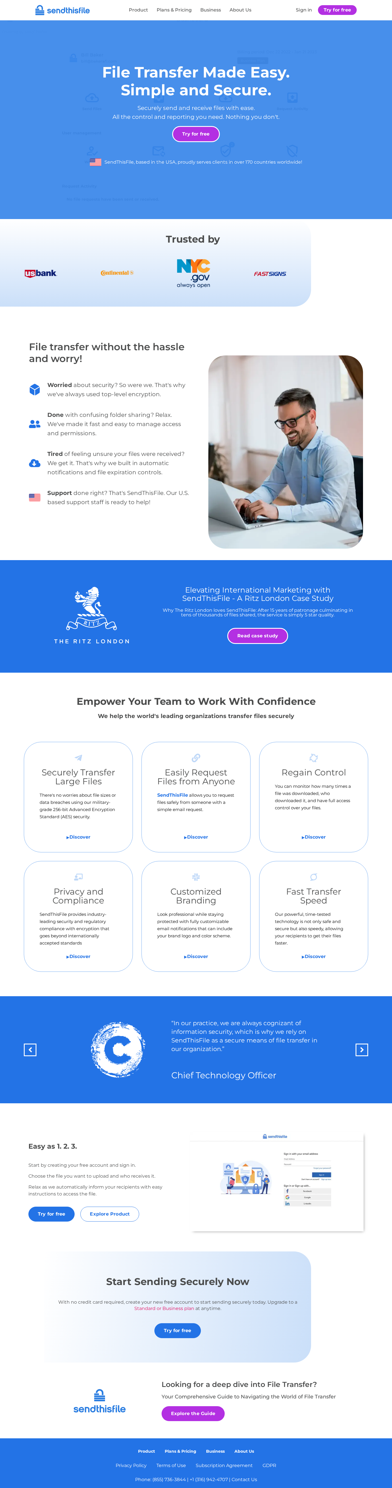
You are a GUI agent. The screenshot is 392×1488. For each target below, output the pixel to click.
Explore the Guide (193, 1413)
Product (138, 10)
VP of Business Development (233, 1075)
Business (210, 10)
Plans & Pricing (174, 10)
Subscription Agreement (224, 1465)
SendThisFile (172, 795)
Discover (79, 837)
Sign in (304, 10)
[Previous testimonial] (30, 1050)
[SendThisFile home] (62, 10)
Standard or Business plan (164, 1308)
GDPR (269, 1465)
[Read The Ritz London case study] (91, 615)
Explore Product (110, 1214)
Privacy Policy (131, 1465)
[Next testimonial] (362, 1050)
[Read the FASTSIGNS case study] (118, 1050)
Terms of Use (171, 1465)
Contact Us (244, 1479)
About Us (240, 10)
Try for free (337, 10)
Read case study (257, 635)
